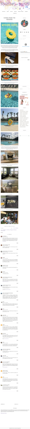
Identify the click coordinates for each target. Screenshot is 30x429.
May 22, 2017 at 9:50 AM (5, 309)
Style (27, 121)
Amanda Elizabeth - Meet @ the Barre (8, 251)
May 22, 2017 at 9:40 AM (5, 302)
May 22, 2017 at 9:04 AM (5, 272)
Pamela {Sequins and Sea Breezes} (7, 277)
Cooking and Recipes (22, 111)
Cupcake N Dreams (8, 289)
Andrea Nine (4, 315)
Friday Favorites (25, 112)
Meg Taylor (4, 333)
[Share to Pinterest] (16, 228)
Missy (3, 342)
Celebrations (21, 121)
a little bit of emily (5, 370)
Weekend (15, 229)
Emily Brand (25, 53)
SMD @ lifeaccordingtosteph (6, 349)
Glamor (21, 120)
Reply (17, 249)
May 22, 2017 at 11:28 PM (5, 356)
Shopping (11, 229)
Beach (26, 124)
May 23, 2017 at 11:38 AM (5, 371)
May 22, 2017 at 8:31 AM (5, 258)
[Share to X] (14, 228)
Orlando (25, 121)
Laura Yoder (4, 355)
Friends (27, 111)
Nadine (4, 324)
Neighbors (4, 229)
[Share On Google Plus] (17, 228)
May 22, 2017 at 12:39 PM (5, 334)
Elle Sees (4, 271)
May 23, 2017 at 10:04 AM (5, 362)
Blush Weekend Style (24, 94)
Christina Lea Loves (5, 265)
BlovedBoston (4, 241)
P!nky (3, 301)
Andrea (4, 147)
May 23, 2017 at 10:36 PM (5, 385)
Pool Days (8, 229)
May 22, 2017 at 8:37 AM (5, 266)
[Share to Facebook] (13, 228)
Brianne (4, 257)
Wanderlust (23, 125)
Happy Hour (24, 120)
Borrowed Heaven (6, 338)
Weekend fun (3, 230)
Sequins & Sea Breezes (5, 281)
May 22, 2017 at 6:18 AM (5, 245)
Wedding (24, 124)
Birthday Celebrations (23, 116)
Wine (20, 125)
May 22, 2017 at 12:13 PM (5, 325)
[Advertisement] (23, 72)
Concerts (27, 125)
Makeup (21, 124)
